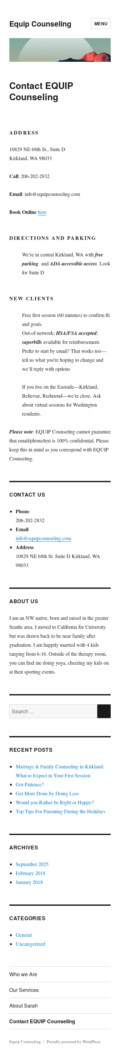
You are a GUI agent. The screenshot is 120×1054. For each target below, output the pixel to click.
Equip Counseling (40, 23)
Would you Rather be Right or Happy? (55, 802)
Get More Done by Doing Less (47, 793)
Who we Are (23, 974)
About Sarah (23, 1005)
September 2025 (32, 864)
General (24, 934)
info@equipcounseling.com (43, 538)
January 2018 (29, 882)
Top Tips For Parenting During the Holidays (60, 811)
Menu (100, 23)
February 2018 (30, 873)
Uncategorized (30, 943)
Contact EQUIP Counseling (42, 1021)
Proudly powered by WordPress (73, 1041)
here (42, 211)
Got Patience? (30, 784)
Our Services (24, 989)
